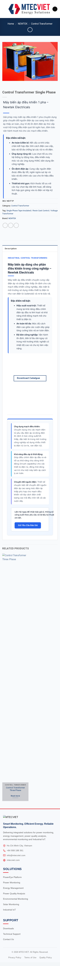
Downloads (8, 928)
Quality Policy (45, 957)
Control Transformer (41, 23)
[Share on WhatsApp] (5, 225)
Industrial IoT (9, 909)
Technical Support (11, 934)
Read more (15, 796)
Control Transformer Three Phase (15, 789)
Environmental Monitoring (15, 899)
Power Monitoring (11, 882)
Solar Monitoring (11, 904)
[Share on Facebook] (10, 225)
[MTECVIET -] (29, 9)
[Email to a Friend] (16, 225)
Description (10, 248)
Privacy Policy (14, 957)
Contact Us (8, 939)
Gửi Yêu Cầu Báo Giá (28, 525)
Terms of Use (30, 957)
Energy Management (13, 888)
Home (11, 23)
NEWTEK (22, 23)
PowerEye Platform (12, 877)
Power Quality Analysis (14, 893)
